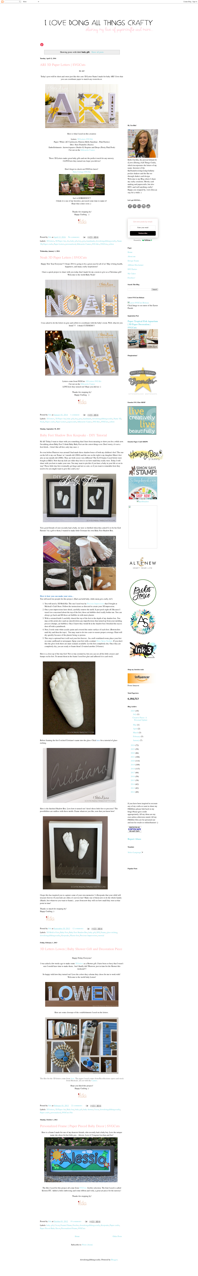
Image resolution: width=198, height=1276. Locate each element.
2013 (133, 788)
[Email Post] (84, 237)
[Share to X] (93, 237)
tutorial (101, 935)
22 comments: (77, 1105)
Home (77, 1236)
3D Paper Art (60, 241)
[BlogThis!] (91, 237)
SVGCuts (104, 244)
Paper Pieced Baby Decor (50, 1228)
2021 (133, 757)
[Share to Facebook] (95, 237)
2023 (133, 749)
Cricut (96, 1109)
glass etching (112, 932)
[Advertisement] (143, 85)
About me (132, 256)
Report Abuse (134, 839)
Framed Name (66, 1225)
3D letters (50, 241)
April (135, 728)
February (137, 736)
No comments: (74, 237)
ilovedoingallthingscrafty (106, 241)
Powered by (137, 240)
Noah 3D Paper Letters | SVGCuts (63, 257)
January (136, 740)
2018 (133, 768)
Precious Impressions (95, 603)
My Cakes (132, 273)
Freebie (76, 1225)
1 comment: (75, 414)
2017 (133, 772)
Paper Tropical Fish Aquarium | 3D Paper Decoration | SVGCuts (143, 324)
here (72, 1078)
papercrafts (72, 421)
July (135, 714)
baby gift (73, 241)
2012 (133, 792)
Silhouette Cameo (88, 150)
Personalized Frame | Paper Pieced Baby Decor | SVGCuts (80, 1126)
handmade (91, 241)
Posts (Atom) (87, 1244)
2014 (133, 784)
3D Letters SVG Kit (85, 139)
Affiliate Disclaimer (135, 265)
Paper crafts (48, 244)
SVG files (95, 244)
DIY (98, 932)
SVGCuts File (67, 1112)
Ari (68, 241)
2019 (133, 764)
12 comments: (78, 928)
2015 (133, 780)
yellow (111, 244)
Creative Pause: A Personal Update (139, 718)
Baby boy (70, 1109)
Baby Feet (64, 932)
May (135, 724)
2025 (133, 710)
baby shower (88, 1109)
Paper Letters (59, 244)
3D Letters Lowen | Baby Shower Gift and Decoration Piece (81, 948)
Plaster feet (74, 935)
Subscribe (142, 233)
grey (84, 241)
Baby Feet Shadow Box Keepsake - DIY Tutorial (73, 435)
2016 (133, 776)
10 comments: (76, 1221)
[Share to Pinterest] (97, 237)
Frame (103, 932)
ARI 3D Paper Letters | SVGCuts (62, 64)
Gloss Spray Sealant (104, 641)
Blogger (114, 1259)
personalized (70, 244)
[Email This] (89, 237)
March (136, 732)
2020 (133, 760)
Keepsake (65, 935)
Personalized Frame (69, 1228)
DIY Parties (132, 269)
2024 (133, 745)
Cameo (94, 1080)
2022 (133, 753)
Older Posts (117, 1236)
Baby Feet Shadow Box (78, 932)
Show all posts (97, 52)
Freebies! (131, 277)
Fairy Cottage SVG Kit (82, 171)
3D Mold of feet (52, 932)
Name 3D (117, 418)
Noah (42, 421)
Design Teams (133, 260)
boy (79, 241)
